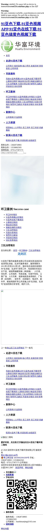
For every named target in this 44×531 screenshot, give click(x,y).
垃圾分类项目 (12, 232)
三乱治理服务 (12, 84)
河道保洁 (10, 86)
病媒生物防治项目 (14, 102)
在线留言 (32, 140)
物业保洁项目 (36, 99)
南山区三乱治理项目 (15, 348)
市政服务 (10, 73)
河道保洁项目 (28, 104)
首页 (8, 55)
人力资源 (10, 122)
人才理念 (18, 128)
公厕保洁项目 (24, 99)
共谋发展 (24, 140)
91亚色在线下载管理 (32, 79)
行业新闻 (18, 117)
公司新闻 (10, 117)
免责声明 (19, 468)
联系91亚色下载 (14, 135)
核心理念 (26, 66)
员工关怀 (26, 128)
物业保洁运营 (24, 81)
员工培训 (35, 128)
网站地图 (29, 468)
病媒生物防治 (36, 81)
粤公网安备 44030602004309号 (16, 458)
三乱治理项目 (28, 102)
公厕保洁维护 (12, 81)
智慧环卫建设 (36, 84)
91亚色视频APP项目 (26, 97)
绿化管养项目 (12, 240)
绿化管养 (18, 86)
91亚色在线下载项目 (14, 220)
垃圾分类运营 (24, 84)
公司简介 (10, 66)
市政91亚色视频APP (15, 79)
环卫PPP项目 (11, 97)
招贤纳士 (10, 128)
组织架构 (18, 66)
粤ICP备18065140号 (9, 455)
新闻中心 (10, 112)
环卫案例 (10, 91)
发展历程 (35, 66)
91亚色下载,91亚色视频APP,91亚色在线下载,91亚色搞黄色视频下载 (21, 29)
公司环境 (14, 68)
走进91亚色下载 (14, 60)
